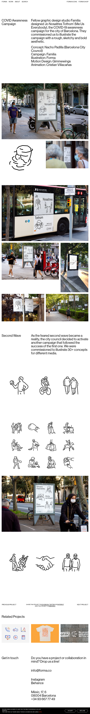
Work (11, 2)
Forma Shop (83, 2)
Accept (70, 710)
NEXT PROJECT (82, 604)
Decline (82, 710)
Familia (75, 20)
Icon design (7, 631)
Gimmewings (61, 61)
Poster (64, 637)
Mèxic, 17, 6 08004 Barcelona (43, 693)
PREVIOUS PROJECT (9, 604)
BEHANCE (52, 606)
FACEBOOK (45, 604)
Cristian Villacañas (59, 65)
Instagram (38, 679)
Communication (67, 631)
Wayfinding (66, 640)
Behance (37, 683)
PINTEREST (60, 604)
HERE (40, 712)
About (17, 2)
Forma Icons (72, 2)
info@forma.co (41, 670)
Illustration (7, 632)
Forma (4, 2)
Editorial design (68, 632)
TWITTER (52, 604)
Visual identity (67, 639)
